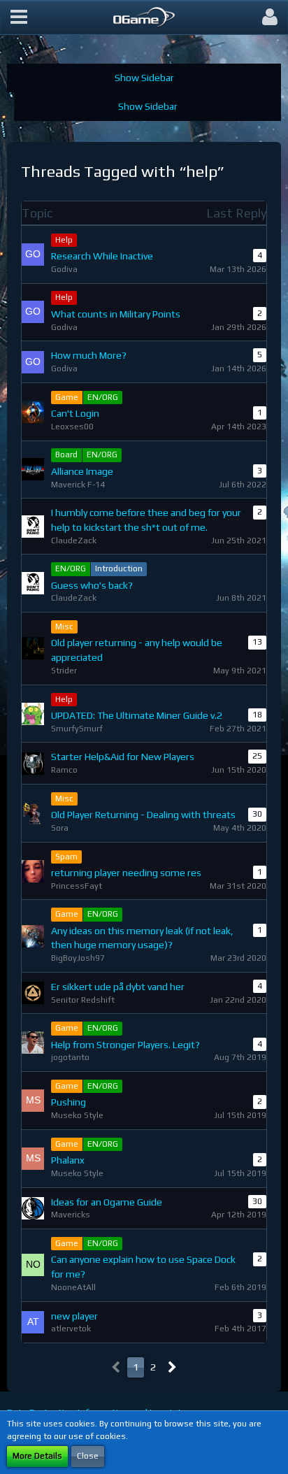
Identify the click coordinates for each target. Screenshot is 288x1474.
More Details (37, 1456)
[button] (19, 17)
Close (88, 1456)
